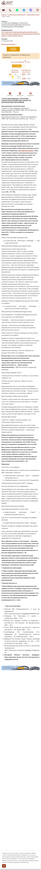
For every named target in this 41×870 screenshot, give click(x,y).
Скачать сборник (13, 49)
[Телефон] (10, 10)
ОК (4, 866)
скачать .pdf (20, 95)
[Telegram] (23, 10)
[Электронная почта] (3, 10)
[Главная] (9, 3)
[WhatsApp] (17, 10)
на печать (10, 95)
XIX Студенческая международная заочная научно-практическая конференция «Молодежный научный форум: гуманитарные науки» (20, 33)
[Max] (30, 10)
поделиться (30, 95)
